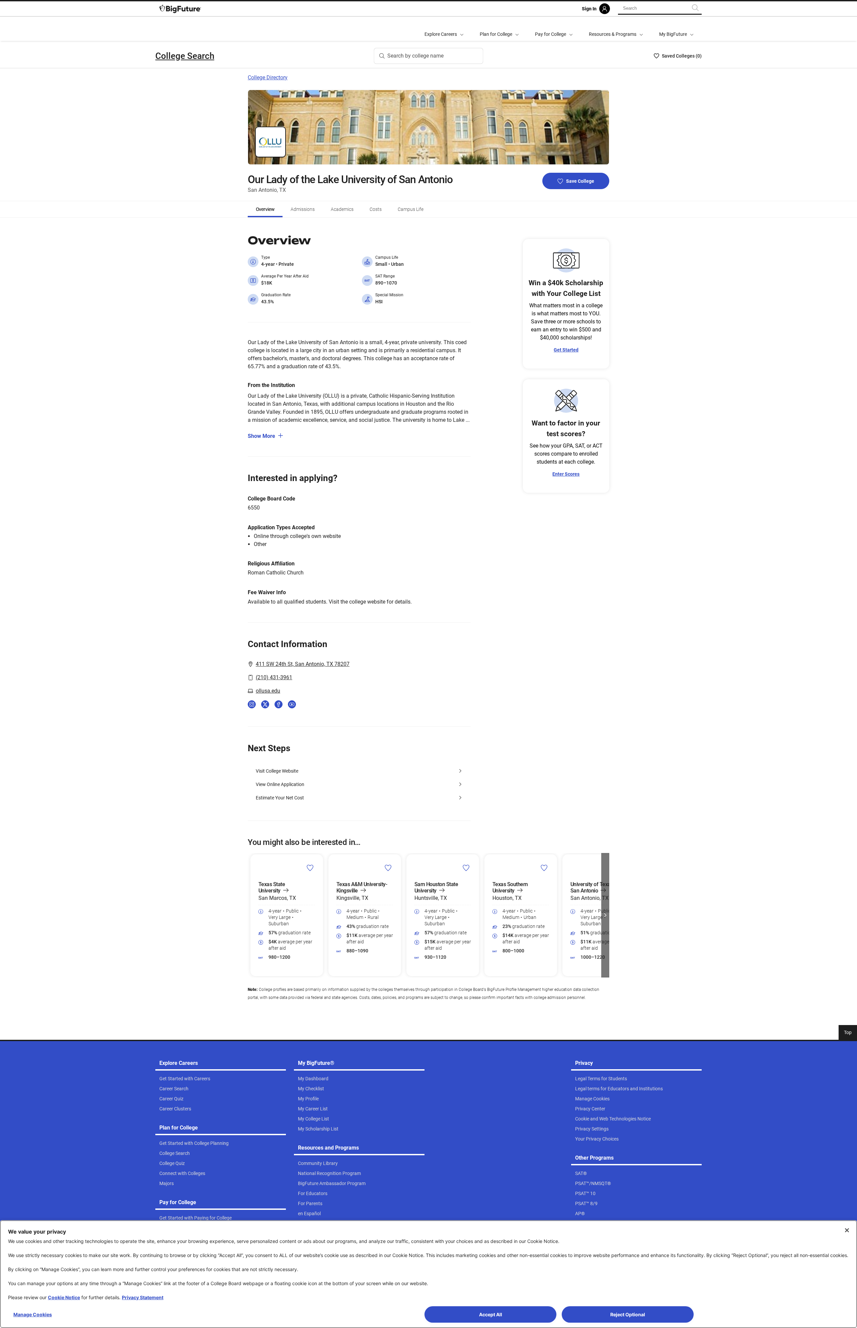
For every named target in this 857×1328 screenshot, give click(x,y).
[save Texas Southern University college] (544, 867)
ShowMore (261, 436)
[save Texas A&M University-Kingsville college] (388, 867)
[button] (252, 915)
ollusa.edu (268, 691)
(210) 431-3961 (274, 677)
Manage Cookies (32, 1314)
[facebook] (279, 704)
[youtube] (292, 704)
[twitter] (265, 704)
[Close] (847, 1230)
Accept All (490, 1314)
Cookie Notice (64, 1297)
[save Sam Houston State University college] (466, 867)
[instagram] (252, 704)
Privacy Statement (142, 1297)
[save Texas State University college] (310, 867)
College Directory (268, 77)
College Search (184, 56)
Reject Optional (627, 1314)
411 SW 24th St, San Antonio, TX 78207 (302, 664)
